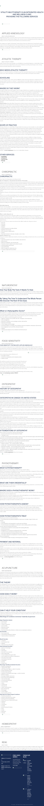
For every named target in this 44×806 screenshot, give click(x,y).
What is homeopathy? (5, 726)
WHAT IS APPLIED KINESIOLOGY (8, 36)
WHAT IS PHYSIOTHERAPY (7, 466)
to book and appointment (9, 556)
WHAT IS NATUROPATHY (7, 288)
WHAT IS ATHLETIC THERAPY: (8, 61)
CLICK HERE (15, 765)
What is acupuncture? (7, 570)
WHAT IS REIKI (5, 745)
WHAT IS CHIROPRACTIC (7, 174)
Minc (32, 804)
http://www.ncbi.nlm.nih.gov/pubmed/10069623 (9, 372)
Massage (3, 160)
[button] (22, 36)
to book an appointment (8, 150)
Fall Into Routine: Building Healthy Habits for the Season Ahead (29, 779)
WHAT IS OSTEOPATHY (6, 387)
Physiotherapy (4, 159)
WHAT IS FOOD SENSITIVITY (7, 343)
